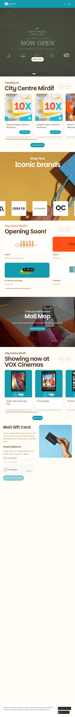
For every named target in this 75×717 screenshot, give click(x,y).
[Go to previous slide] (61, 86)
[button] (64, 712)
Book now (37, 418)
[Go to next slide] (67, 86)
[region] (37, 42)
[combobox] (65, 4)
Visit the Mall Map (37, 329)
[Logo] (10, 3)
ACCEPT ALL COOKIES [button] (64, 708)
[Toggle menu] (69, 4)
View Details (24, 132)
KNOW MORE (37, 59)
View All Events (38, 145)
